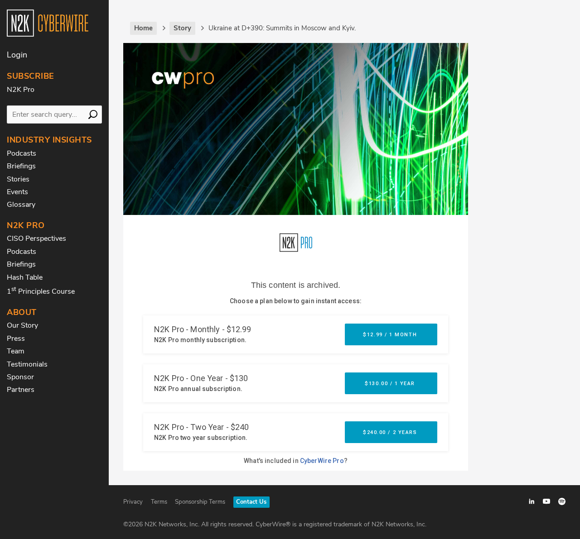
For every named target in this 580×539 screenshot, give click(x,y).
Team (15, 351)
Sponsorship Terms (200, 502)
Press (16, 338)
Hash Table (25, 277)
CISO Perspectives (36, 238)
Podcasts (21, 153)
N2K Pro (20, 90)
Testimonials (27, 364)
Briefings (21, 166)
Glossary (21, 205)
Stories (18, 179)
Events (17, 192)
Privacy (133, 502)
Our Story (22, 325)
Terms (159, 502)
